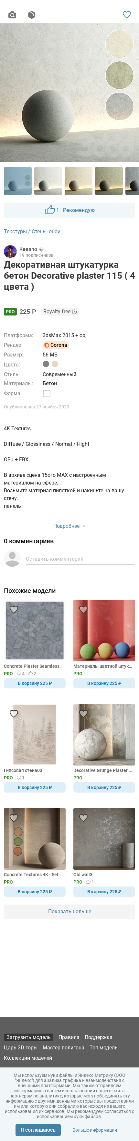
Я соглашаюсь (38, 1130)
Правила (69, 1037)
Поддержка (98, 1037)
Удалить (89, 581)
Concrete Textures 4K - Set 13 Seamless (33, 874)
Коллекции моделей (28, 1058)
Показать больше (69, 911)
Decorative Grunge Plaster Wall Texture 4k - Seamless (103, 770)
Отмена (49, 581)
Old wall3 (82, 874)
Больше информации (94, 1130)
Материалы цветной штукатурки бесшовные (103, 666)
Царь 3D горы (20, 1048)
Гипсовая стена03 (23, 770)
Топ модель (104, 1048)
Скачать (89, 581)
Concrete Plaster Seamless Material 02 (33, 666)
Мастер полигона (63, 1048)
